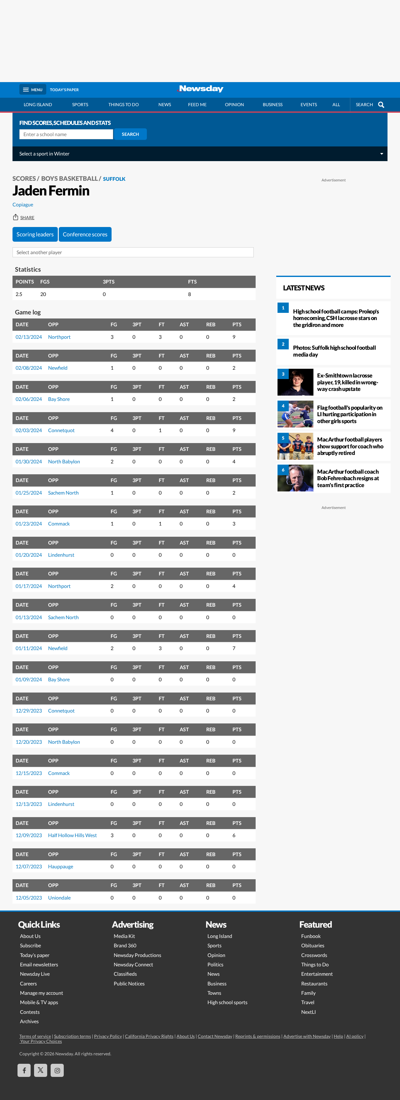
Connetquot (61, 430)
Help (338, 1036)
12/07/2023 (29, 866)
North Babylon (64, 461)
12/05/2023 (29, 897)
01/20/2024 (29, 555)
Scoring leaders (35, 234)
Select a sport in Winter (44, 153)
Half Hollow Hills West (72, 835)
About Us (30, 936)
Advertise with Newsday (307, 1036)
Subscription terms (72, 1036)
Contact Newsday (215, 1036)
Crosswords (314, 955)
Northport (59, 337)
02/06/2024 (29, 399)
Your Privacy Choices (40, 1041)
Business (272, 104)
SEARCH (364, 104)
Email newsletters (39, 964)
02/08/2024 (29, 368)
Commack (59, 523)
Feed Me (197, 104)
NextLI (308, 1012)
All (336, 104)
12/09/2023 (29, 835)
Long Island (38, 104)
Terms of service (35, 1036)
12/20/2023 (29, 742)
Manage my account (41, 993)
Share (27, 217)
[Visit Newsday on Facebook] (24, 1070)
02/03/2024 (29, 430)
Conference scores (85, 234)
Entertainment (317, 974)
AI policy (354, 1036)
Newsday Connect (133, 964)
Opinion (234, 104)
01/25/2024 (29, 493)
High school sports (228, 1002)
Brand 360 (125, 945)
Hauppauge (60, 866)
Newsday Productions (137, 955)
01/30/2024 (29, 461)
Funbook (311, 936)
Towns (214, 993)
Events (309, 104)
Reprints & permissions (257, 1036)
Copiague (22, 204)
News (164, 104)
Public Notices (129, 983)
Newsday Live (35, 974)
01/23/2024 (29, 523)
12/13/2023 (29, 804)
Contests (30, 1012)
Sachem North (63, 493)
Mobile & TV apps (39, 1002)
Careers (28, 983)
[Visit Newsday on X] (40, 1070)
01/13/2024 (29, 617)
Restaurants (314, 983)
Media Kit (124, 936)
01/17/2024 (29, 586)
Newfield (58, 368)
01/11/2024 (29, 648)
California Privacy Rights (149, 1036)
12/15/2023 (29, 773)
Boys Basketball (69, 178)
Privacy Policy (108, 1036)
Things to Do (315, 964)
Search (130, 134)
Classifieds (125, 974)
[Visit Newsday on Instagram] (57, 1070)
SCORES (24, 178)
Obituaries (312, 945)
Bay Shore (59, 399)
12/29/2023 (29, 710)
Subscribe (30, 945)
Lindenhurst (61, 555)
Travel (307, 1002)
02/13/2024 (29, 337)
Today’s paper (34, 955)
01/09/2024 (29, 679)
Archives (29, 1021)
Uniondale (59, 897)
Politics (215, 964)
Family (308, 993)
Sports (80, 104)
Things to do (123, 104)
